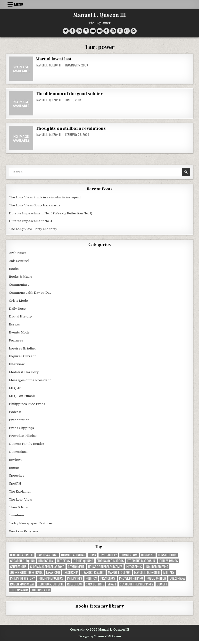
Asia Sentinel (19, 261)
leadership (71, 572)
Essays (14, 324)
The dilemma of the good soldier (69, 94)
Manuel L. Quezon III (99, 15)
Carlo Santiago (47, 555)
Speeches (16, 475)
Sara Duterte (95, 584)
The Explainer (20, 491)
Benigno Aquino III (21, 555)
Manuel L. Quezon (119, 572)
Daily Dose (17, 308)
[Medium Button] (100, 31)
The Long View (20, 499)
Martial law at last (53, 59)
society (162, 584)
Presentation (19, 420)
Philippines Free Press (27, 404)
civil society (108, 555)
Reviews (15, 460)
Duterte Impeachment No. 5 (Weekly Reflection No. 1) (50, 213)
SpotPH (15, 483)
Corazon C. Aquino (22, 561)
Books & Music (20, 276)
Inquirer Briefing (22, 348)
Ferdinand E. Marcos (110, 561)
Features (16, 340)
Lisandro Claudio (93, 572)
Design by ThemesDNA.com (99, 636)
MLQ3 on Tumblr (22, 396)
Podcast (15, 412)
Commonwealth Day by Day (30, 292)
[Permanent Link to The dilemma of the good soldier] (21, 103)
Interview (17, 364)
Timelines (17, 515)
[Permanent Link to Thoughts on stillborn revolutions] (21, 138)
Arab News (17, 253)
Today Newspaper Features (31, 523)
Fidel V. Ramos (168, 561)
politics (91, 578)
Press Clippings (21, 428)
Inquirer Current (22, 356)
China (92, 555)
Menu (18, 4)
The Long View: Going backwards (35, 205)
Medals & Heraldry (24, 372)
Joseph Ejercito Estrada (26, 572)
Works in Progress (24, 531)
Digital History (20, 316)
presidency (108, 578)
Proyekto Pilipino (23, 436)
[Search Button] (134, 31)
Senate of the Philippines (136, 584)
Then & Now (18, 507)
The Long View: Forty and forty (33, 229)
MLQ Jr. (15, 388)
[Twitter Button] (66, 31)
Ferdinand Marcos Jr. (141, 561)
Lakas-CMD (53, 572)
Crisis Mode (18, 300)
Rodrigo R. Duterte (51, 584)
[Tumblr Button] (106, 31)
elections (63, 561)
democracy (45, 561)
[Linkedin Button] (79, 31)
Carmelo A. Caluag (73, 555)
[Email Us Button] (127, 31)
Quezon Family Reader (26, 444)
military (168, 572)
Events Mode (19, 332)
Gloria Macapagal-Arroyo (47, 566)
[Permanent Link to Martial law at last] (21, 69)
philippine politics (51, 578)
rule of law (74, 584)
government (76, 566)
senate (112, 584)
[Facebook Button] (72, 31)
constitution (167, 555)
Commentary (19, 284)
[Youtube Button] (93, 31)
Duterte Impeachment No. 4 (30, 221)
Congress (147, 555)
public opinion (156, 578)
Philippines (74, 578)
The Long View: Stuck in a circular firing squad (45, 197)
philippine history (22, 578)
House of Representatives (105, 566)
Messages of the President (30, 380)
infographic (134, 566)
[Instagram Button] (86, 31)
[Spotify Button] (113, 31)
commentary (129, 555)
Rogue (14, 468)
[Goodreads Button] (120, 31)
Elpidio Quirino (83, 561)
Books (14, 269)
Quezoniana (18, 452)
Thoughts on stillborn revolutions (71, 128)
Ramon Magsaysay (22, 584)
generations (18, 566)
